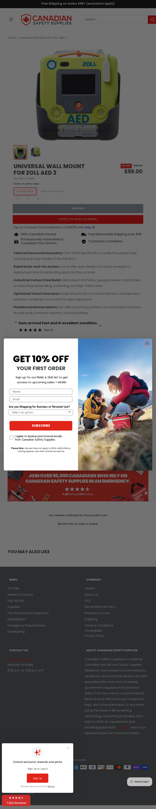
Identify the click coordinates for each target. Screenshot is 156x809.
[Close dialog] (147, 343)
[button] (16, 800)
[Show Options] (69, 412)
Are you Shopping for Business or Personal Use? (39, 406)
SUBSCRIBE (41, 426)
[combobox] (40, 412)
